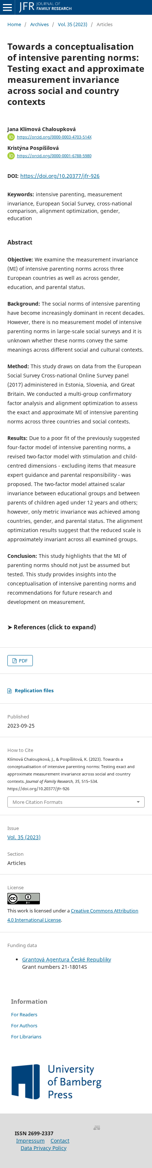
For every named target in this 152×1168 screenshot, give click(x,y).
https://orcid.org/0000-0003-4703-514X (54, 137)
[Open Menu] (7, 7)
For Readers (24, 1014)
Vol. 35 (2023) (72, 24)
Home (14, 24)
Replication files (34, 690)
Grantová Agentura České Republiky (66, 959)
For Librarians (26, 1036)
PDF (23, 660)
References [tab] (29, 627)
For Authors (24, 1025)
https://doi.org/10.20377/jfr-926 (60, 175)
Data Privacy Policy (43, 1147)
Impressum (30, 1140)
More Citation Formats (37, 802)
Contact (60, 1140)
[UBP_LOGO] (56, 1097)
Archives (39, 24)
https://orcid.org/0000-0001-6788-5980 (54, 155)
